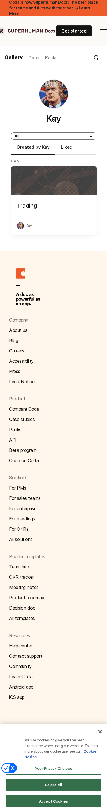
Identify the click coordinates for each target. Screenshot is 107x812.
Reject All (53, 785)
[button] (78, 58)
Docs (33, 57)
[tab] (33, 149)
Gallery (14, 57)
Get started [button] (73, 31)
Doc (15, 161)
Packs (51, 57)
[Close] (100, 731)
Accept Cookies (53, 801)
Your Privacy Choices (53, 768)
